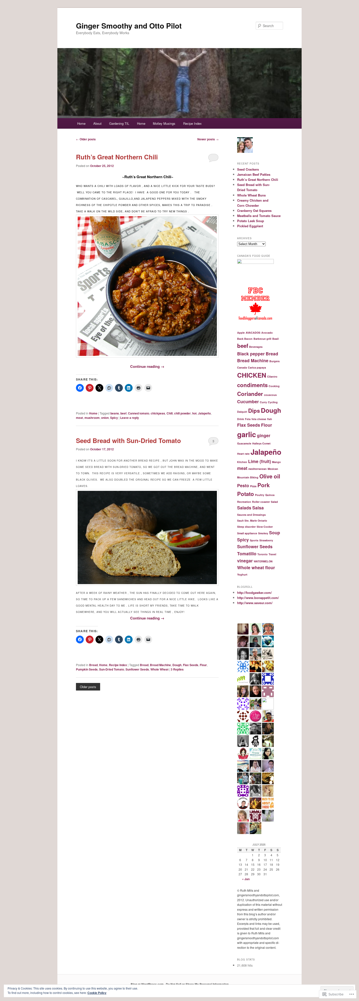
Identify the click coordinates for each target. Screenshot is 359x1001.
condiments (252, 385)
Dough (176, 665)
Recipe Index (192, 123)
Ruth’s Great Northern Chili (117, 156)
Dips (254, 410)
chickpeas (158, 413)
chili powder (182, 413)
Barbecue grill (262, 339)
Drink (240, 419)
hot (194, 413)
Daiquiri (242, 411)
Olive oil (269, 476)
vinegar (245, 560)
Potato (245, 494)
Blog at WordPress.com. (147, 984)
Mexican (273, 469)
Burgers (274, 361)
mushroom (92, 417)
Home (81, 123)
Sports (254, 540)
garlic (246, 434)
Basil (275, 339)
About (97, 123)
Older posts (86, 139)
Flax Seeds (190, 665)
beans (114, 413)
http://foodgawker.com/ (254, 592)
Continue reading (147, 366)
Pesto (243, 485)
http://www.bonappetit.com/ (258, 597)
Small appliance (247, 533)
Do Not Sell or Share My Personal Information (197, 984)
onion (105, 417)
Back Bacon (245, 339)
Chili (170, 413)
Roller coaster (261, 502)
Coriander (250, 394)
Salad (274, 502)
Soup (274, 532)
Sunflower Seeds (137, 669)
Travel (272, 554)
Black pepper (251, 354)
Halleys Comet (261, 443)
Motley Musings (164, 123)
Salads (244, 508)
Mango (276, 462)
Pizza (253, 486)
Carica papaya (257, 367)
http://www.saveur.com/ (255, 602)
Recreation (244, 502)
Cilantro (272, 376)
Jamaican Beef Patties (253, 174)
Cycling (273, 402)
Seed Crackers (248, 169)
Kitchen (242, 462)
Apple (241, 332)
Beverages (256, 347)
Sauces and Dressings (251, 514)
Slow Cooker (265, 526)
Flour (203, 665)
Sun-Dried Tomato (111, 669)
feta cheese (259, 419)
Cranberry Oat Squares (254, 210)
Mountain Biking (247, 477)
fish (269, 419)
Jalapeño (204, 413)
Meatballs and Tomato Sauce (259, 215)
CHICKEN (251, 375)
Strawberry (266, 540)
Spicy (114, 417)
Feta (248, 419)
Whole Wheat (159, 669)
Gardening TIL (119, 123)
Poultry (259, 495)
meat (79, 417)
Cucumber (248, 401)
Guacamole (244, 443)
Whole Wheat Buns (251, 195)
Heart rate (243, 453)
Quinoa (270, 495)
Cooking (274, 386)
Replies (177, 669)
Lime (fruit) (259, 461)
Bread (93, 665)
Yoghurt (242, 574)
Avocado (267, 332)
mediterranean (257, 469)
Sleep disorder (246, 526)
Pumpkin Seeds (87, 669)
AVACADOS (253, 332)
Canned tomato (138, 413)
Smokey (263, 533)
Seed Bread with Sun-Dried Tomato (128, 440)
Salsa (258, 508)
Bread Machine (160, 665)
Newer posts (208, 139)
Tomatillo (246, 553)
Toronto (262, 554)
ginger (263, 435)
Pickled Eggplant (250, 226)
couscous (270, 395)
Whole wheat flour (256, 567)
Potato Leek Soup (250, 220)
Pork (263, 485)
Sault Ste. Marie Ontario (252, 520)
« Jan (246, 879)
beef (123, 413)
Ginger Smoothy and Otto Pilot (129, 25)
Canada (242, 367)
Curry (263, 402)
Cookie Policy (96, 993)
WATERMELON (263, 561)
